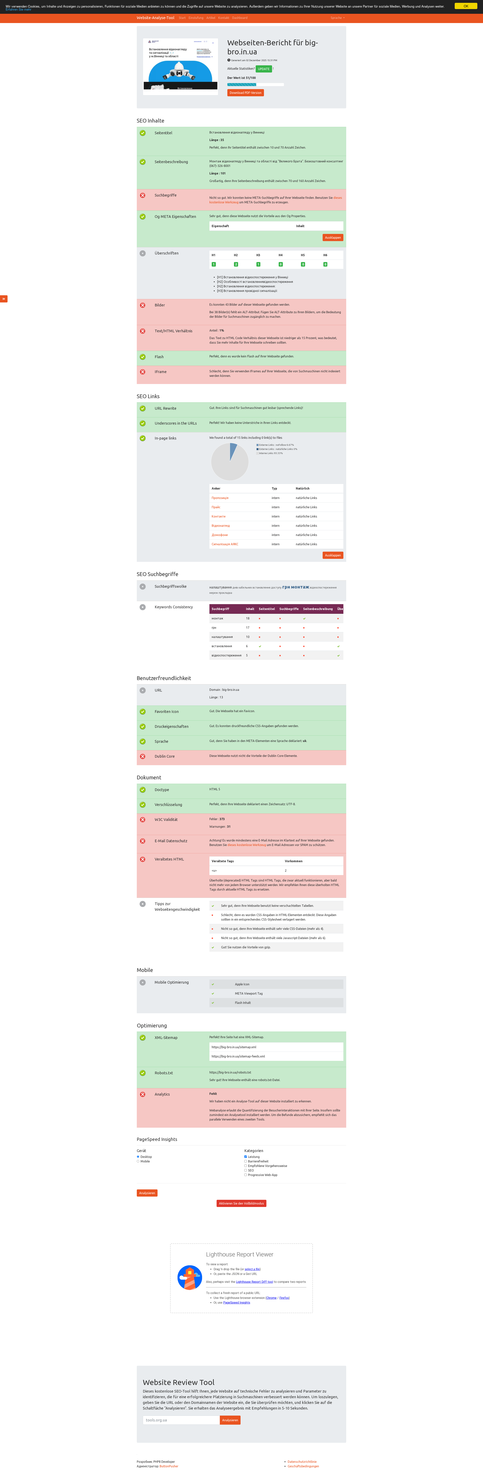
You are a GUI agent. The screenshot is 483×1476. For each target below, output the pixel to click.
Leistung (254, 1156)
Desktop (146, 1156)
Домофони (220, 535)
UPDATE (264, 69)
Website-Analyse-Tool (155, 17)
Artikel (210, 17)
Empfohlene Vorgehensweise (267, 1166)
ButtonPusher (169, 1466)
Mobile (145, 1161)
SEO (251, 1170)
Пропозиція (220, 498)
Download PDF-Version (245, 92)
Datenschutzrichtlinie (302, 1461)
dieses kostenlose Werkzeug (247, 845)
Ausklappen (333, 237)
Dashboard (240, 17)
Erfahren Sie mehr (18, 9)
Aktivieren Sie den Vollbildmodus (241, 1203)
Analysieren (147, 1193)
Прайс (216, 507)
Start (182, 17)
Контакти (218, 516)
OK (466, 6)
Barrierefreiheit (258, 1161)
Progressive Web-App (262, 1175)
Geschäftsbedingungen (303, 1466)
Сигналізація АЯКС (225, 544)
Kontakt (223, 17)
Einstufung (196, 17)
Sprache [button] (336, 17)
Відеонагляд (221, 525)
